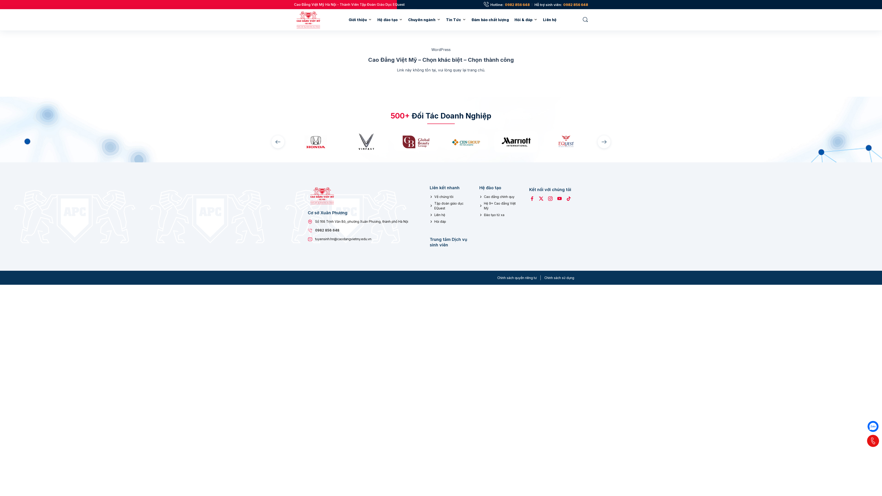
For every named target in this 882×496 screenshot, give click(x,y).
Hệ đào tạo (387, 19)
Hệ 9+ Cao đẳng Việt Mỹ (500, 205)
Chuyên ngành (421, 19)
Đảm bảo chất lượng (490, 19)
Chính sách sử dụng (559, 278)
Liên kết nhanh (445, 187)
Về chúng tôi (443, 197)
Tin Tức (453, 19)
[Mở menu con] (370, 20)
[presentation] (277, 141)
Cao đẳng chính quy (499, 197)
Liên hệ (550, 19)
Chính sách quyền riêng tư (517, 278)
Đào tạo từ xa (494, 215)
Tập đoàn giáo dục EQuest (449, 205)
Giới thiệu (358, 19)
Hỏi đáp (440, 221)
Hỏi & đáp (523, 19)
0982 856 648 (517, 4)
